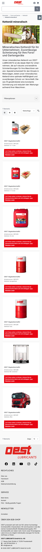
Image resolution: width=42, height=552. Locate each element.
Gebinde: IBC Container (11, 371)
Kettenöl (25, 15)
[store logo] (18, 3)
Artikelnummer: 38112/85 (11, 324)
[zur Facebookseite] (6, 464)
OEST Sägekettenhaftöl (12, 141)
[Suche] (37, 8)
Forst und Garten (15, 15)
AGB (2, 481)
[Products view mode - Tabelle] (15, 113)
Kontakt (3, 500)
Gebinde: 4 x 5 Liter (9, 190)
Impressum (4, 479)
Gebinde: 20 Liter (9, 236)
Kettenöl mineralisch (11, 17)
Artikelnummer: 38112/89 (11, 370)
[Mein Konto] (34, 3)
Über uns (4, 476)
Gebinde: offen (8, 417)
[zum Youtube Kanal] (21, 464)
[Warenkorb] (38, 3)
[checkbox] (4, 113)
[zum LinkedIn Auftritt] (13, 464)
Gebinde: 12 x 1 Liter (10, 145)
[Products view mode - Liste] (10, 113)
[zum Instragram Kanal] (28, 464)
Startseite (5, 15)
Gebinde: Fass (8, 326)
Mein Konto (4, 498)
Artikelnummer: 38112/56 (11, 234)
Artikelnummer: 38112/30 (11, 143)
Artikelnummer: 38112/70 (11, 279)
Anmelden (4, 514)
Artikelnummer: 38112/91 (11, 415)
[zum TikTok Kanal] (36, 464)
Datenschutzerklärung (8, 484)
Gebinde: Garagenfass (10, 281)
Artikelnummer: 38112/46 (11, 189)
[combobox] (18, 8)
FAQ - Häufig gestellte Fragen (11, 503)
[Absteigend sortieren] (38, 111)
